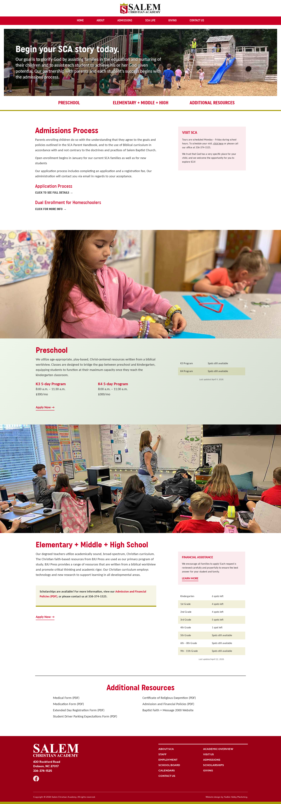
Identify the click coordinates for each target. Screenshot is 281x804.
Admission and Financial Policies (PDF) (168, 704)
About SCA (166, 749)
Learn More (190, 578)
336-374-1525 (203, 147)
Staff (162, 754)
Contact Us (197, 20)
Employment (167, 759)
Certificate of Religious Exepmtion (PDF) (169, 698)
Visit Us (208, 754)
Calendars (166, 770)
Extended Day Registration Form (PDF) (78, 710)
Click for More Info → (51, 209)
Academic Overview (218, 749)
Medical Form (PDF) (66, 698)
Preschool (69, 103)
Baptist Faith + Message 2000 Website (168, 710)
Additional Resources (212, 103)
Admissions (124, 20)
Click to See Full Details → (54, 192)
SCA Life (150, 20)
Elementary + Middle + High (140, 103)
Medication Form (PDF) (68, 704)
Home (80, 20)
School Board (169, 765)
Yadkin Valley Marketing (235, 797)
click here (218, 143)
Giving (172, 20)
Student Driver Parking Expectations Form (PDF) (85, 716)
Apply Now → (45, 407)
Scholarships (213, 765)
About (100, 20)
